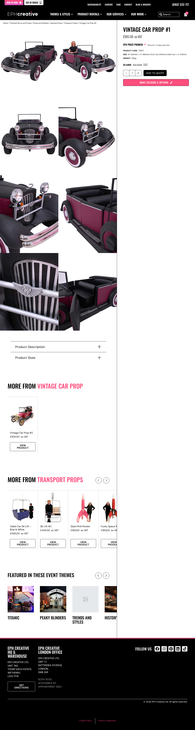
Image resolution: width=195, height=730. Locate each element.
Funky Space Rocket (112, 526)
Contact (128, 4)
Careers (109, 4)
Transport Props (71, 23)
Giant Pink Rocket (80, 526)
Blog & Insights (143, 4)
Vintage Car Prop (60, 385)
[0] (185, 14)
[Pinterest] (171, 648)
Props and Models (41, 23)
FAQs (118, 4)
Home (5, 23)
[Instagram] (164, 648)
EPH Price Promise (133, 44)
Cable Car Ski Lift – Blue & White (20, 528)
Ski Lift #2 (45, 526)
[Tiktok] (184, 648)
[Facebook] (157, 648)
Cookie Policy (85, 720)
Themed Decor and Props (21, 23)
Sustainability (94, 4)
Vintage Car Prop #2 (21, 432)
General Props (56, 23)
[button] (99, 480)
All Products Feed (158, 662)
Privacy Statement (107, 720)
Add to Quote (155, 73)
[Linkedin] (178, 648)
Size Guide (137, 64)
